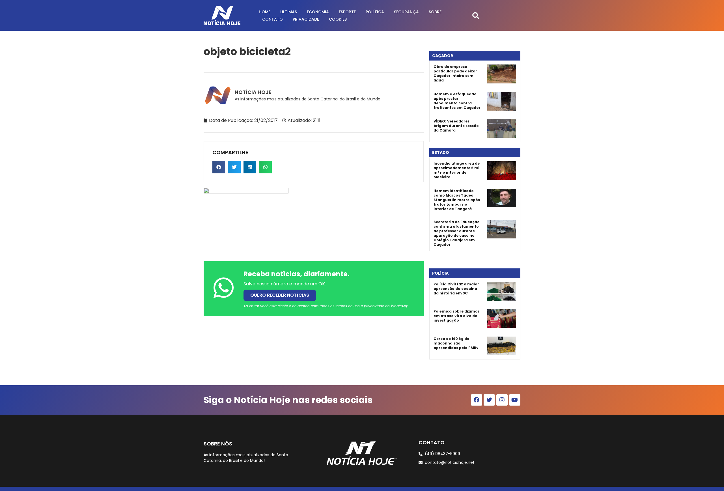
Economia (318, 12)
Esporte (347, 12)
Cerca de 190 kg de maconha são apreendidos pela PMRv (456, 343)
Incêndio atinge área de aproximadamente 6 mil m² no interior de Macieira (457, 170)
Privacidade (306, 19)
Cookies (338, 19)
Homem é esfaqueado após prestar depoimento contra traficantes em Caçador (457, 101)
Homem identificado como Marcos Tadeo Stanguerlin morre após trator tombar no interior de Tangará (457, 199)
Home (264, 12)
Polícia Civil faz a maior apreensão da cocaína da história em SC (456, 289)
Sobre (435, 12)
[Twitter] (489, 400)
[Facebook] (476, 400)
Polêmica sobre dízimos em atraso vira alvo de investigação (457, 316)
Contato (272, 19)
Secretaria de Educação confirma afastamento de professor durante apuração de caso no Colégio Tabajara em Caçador (457, 233)
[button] (475, 15)
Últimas (288, 12)
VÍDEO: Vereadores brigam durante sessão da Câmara (456, 126)
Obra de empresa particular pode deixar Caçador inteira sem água (455, 73)
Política (375, 12)
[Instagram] (502, 400)
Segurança (406, 12)
